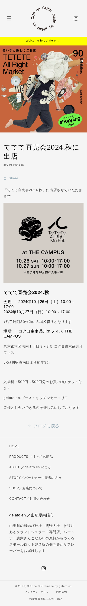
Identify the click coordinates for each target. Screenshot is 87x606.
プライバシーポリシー (38, 591)
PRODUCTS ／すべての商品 (31, 456)
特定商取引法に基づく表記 (45, 598)
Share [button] (13, 178)
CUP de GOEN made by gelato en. (49, 586)
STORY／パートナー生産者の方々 (35, 478)
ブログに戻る (46, 425)
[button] (9, 18)
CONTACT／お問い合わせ (29, 498)
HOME (14, 446)
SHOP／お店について (26, 488)
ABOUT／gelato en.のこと (30, 467)
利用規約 (61, 591)
